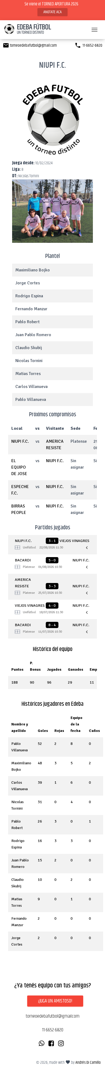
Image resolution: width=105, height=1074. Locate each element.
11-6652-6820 (88, 45)
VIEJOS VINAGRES (74, 540)
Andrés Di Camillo (88, 1062)
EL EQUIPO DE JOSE (19, 467)
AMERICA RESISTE (23, 582)
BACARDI (23, 560)
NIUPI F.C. (20, 441)
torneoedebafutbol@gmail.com (30, 45)
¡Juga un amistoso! (55, 1001)
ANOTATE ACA (52, 12)
